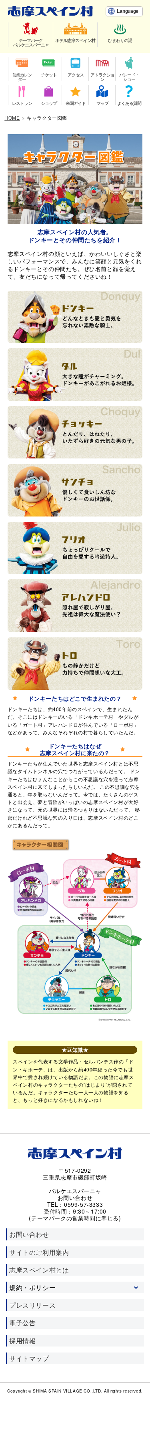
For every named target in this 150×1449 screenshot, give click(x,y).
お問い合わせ (29, 1234)
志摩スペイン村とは (39, 1269)
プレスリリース (32, 1305)
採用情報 (22, 1340)
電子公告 (22, 1322)
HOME (12, 117)
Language (127, 11)
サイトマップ (29, 1358)
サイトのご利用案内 (39, 1252)
